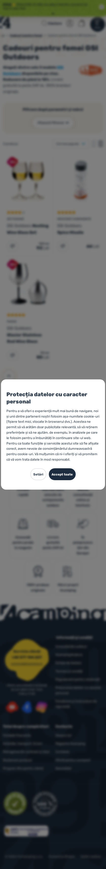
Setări (38, 474)
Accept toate (62, 474)
